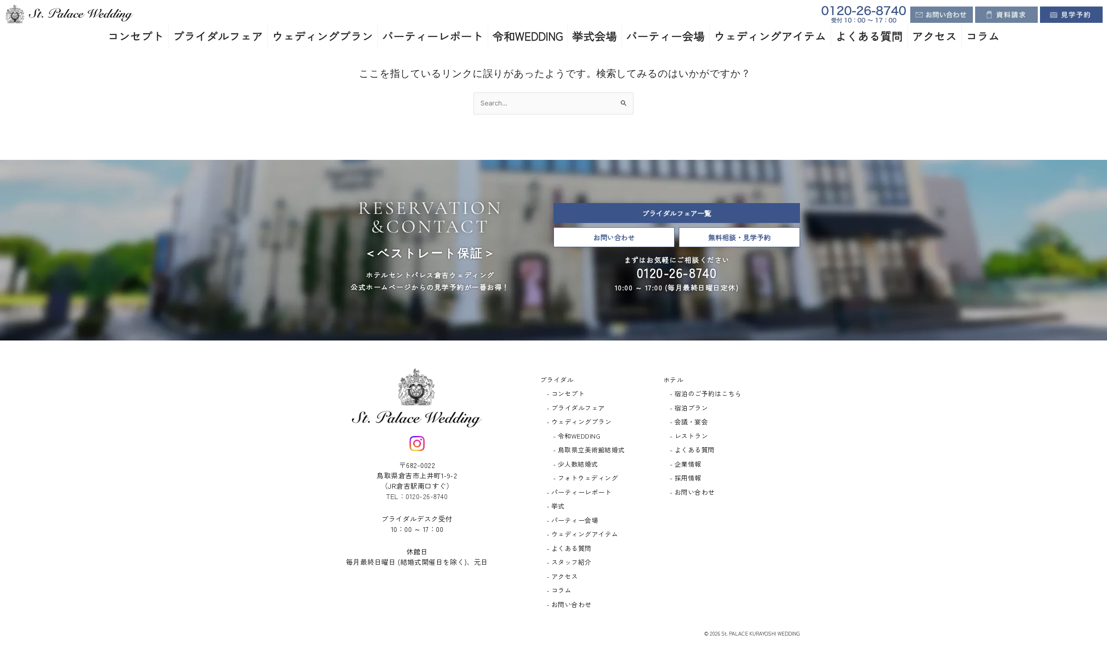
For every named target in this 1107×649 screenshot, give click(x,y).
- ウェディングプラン (579, 421)
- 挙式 (556, 505)
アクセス (934, 36)
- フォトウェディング (585, 477)
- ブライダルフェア (576, 407)
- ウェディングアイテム (582, 533)
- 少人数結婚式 (575, 463)
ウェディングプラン (322, 36)
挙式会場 (594, 36)
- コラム (559, 590)
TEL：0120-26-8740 (417, 496)
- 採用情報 (685, 477)
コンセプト (136, 36)
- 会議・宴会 (689, 421)
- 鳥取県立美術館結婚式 (589, 449)
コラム (983, 36)
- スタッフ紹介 (569, 561)
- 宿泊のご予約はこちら (706, 393)
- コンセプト (566, 393)
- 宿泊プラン (689, 407)
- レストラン (689, 435)
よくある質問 (869, 36)
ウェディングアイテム (770, 36)
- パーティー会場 (572, 520)
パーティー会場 (665, 36)
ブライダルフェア (218, 36)
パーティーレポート (432, 36)
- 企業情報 (685, 463)
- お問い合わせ (569, 604)
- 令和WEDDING (577, 435)
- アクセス (562, 576)
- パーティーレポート (579, 491)
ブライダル (557, 379)
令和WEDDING (528, 36)
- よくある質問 (569, 548)
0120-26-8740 (677, 272)
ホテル (673, 379)
